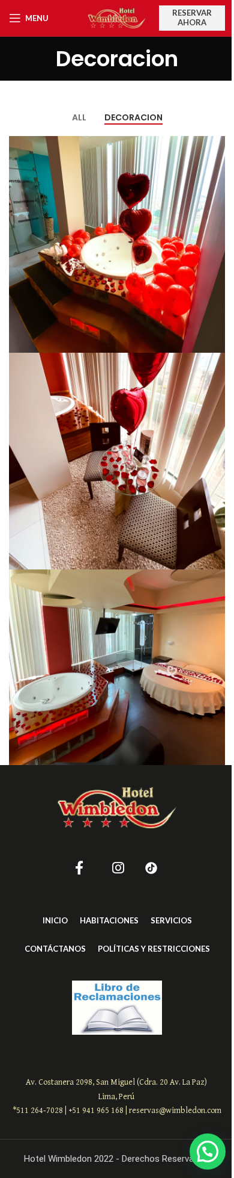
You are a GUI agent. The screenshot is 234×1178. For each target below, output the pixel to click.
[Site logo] (117, 17)
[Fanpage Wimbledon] (79, 868)
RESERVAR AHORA (192, 17)
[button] (208, 1151)
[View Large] (214, 146)
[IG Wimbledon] (117, 868)
